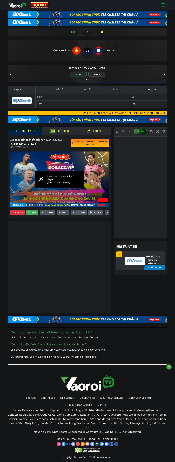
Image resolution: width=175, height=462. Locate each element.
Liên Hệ (102, 404)
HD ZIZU (80, 212)
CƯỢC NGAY (154, 267)
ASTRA (97, 212)
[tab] (25, 131)
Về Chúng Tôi (87, 397)
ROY (34, 212)
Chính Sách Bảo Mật (140, 397)
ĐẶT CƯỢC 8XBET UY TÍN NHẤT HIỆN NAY (91, 143)
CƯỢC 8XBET (39, 5)
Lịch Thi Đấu (48, 397)
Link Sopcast (67, 397)
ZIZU (64, 212)
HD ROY (49, 212)
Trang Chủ (30, 397)
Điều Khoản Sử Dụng (111, 397)
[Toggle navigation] (162, 5)
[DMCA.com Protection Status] (87, 450)
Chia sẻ (97, 131)
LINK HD (18, 212)
